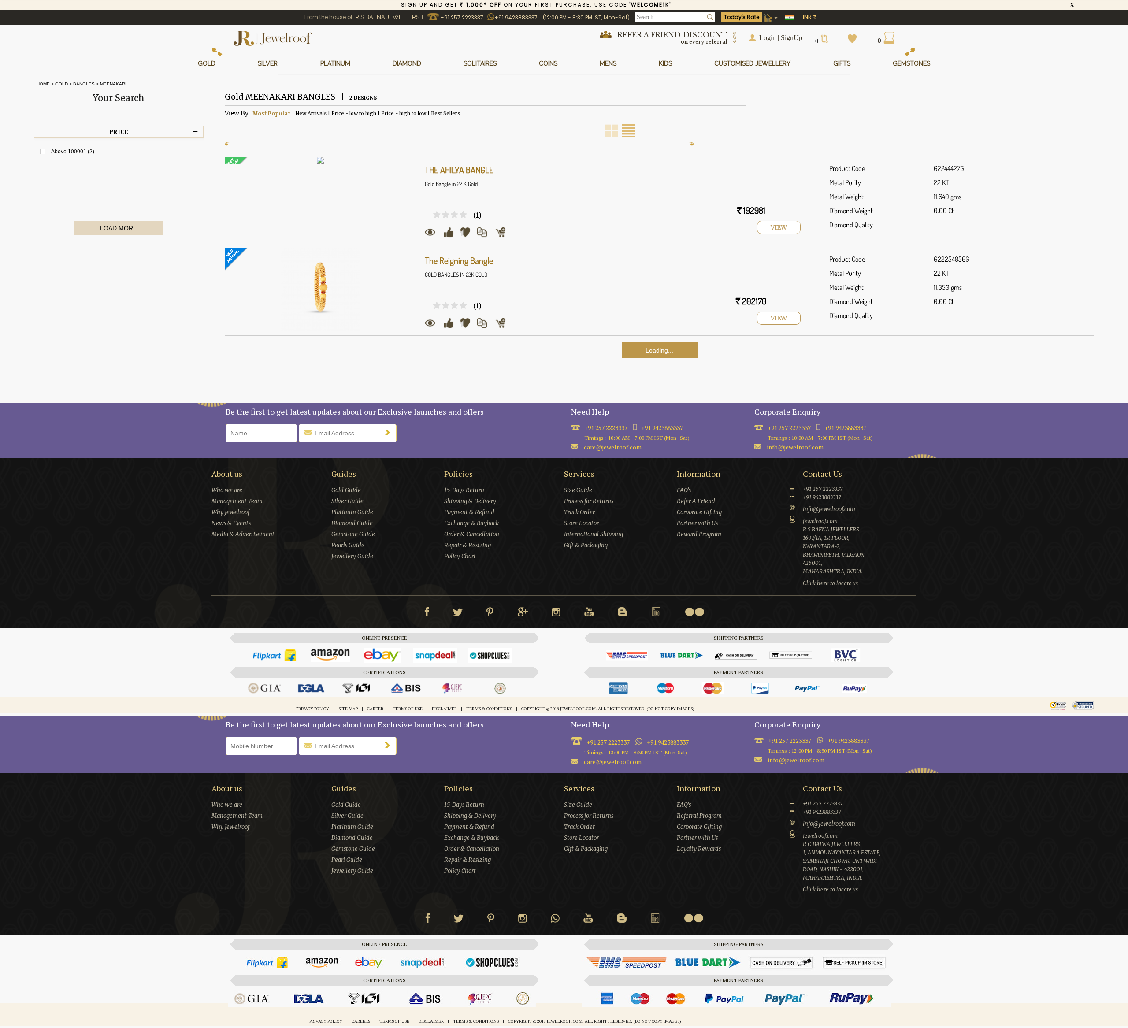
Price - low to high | (355, 113)
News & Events (231, 523)
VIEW (779, 227)
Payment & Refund (469, 512)
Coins (548, 63)
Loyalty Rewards (699, 849)
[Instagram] (556, 613)
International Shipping (593, 534)
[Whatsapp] (555, 920)
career (375, 709)
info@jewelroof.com (795, 447)
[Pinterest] (490, 613)
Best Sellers (445, 113)
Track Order (579, 512)
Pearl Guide (346, 860)
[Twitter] (458, 613)
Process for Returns (588, 501)
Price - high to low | (405, 113)
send (389, 432)
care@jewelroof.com (613, 761)
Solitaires (480, 63)
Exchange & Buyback (471, 523)
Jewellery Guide (352, 556)
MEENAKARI (113, 84)
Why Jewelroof (230, 512)
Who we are (227, 490)
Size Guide (578, 490)
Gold (61, 84)
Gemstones (911, 63)
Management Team (237, 501)
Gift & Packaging (586, 545)
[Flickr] (694, 611)
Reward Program (699, 534)
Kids (665, 63)
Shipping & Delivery (470, 501)
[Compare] (485, 235)
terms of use (408, 709)
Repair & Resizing (467, 545)
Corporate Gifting (699, 512)
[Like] (451, 235)
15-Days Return (464, 490)
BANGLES (84, 84)
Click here (816, 583)
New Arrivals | (312, 113)
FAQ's (684, 490)
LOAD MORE (118, 228)
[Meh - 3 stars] (446, 215)
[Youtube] (589, 613)
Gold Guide (346, 490)
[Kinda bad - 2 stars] (437, 215)
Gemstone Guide (353, 534)
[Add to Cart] (503, 235)
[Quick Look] (433, 235)
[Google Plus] (522, 613)
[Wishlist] (468, 235)
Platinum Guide (352, 512)
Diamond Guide (352, 523)
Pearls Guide (347, 545)
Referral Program (699, 816)
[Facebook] (426, 613)
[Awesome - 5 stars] (464, 215)
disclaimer (444, 709)
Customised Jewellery (752, 63)
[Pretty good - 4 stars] (455, 215)
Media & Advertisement (243, 534)
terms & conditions (489, 709)
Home (42, 84)
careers (361, 1021)
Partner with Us (697, 523)
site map (348, 709)
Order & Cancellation (471, 534)
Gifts (841, 63)
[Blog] (622, 613)
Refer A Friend (696, 501)
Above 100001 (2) (72, 151)
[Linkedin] (656, 613)
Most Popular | (272, 113)
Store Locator (581, 523)
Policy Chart (460, 556)
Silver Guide (347, 501)
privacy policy (312, 709)
